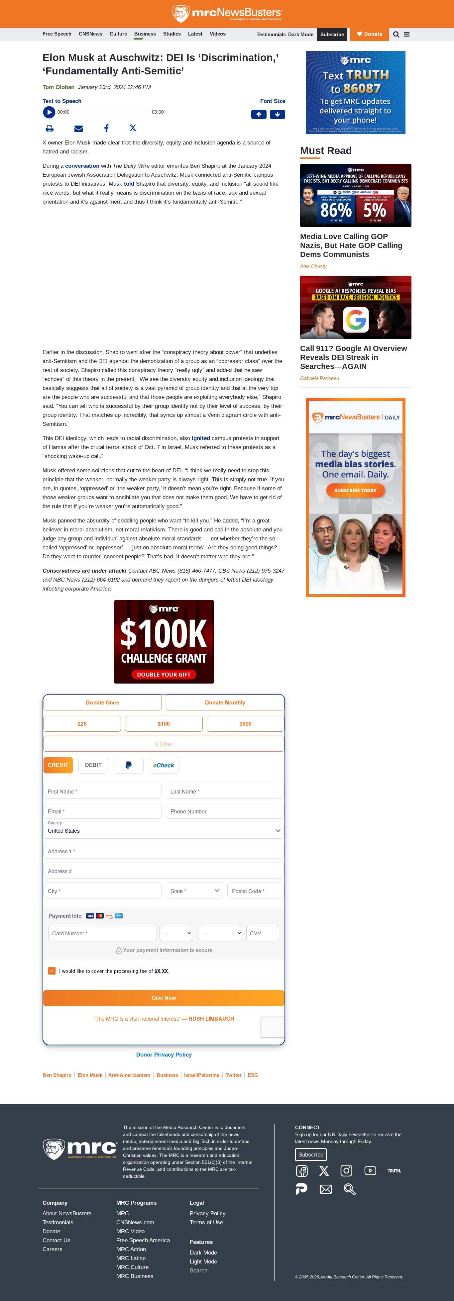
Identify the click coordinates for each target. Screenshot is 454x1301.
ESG (253, 1075)
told (129, 184)
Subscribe (332, 34)
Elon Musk (90, 1075)
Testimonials (271, 34)
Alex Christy (313, 266)
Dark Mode (300, 34)
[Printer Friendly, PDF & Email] (78, 129)
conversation (82, 166)
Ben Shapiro (57, 1075)
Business (167, 1075)
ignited (201, 438)
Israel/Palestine (201, 1075)
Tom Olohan (58, 87)
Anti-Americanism (129, 1075)
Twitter (234, 1075)
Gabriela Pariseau (319, 378)
